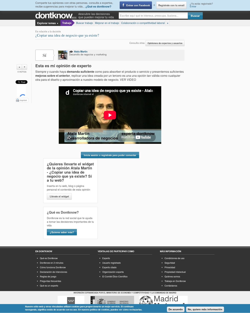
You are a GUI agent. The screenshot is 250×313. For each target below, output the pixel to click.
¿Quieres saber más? (62, 232)
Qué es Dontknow (49, 258)
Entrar (193, 6)
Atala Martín (80, 51)
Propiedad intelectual (175, 271)
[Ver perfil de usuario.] (62, 55)
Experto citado (109, 267)
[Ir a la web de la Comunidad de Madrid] (71, 302)
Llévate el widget (59, 196)
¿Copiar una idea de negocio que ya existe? (67, 35)
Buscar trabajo (84, 23)
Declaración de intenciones (53, 271)
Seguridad (170, 262)
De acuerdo (176, 309)
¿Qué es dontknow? (98, 6)
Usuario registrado (111, 262)
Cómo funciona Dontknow (53, 267)
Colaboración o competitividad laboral (143, 23)
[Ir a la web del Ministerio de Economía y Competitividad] (112, 302)
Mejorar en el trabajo (107, 23)
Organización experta (113, 271)
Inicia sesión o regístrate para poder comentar (110, 155)
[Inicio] (56, 15)
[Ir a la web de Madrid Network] (163, 302)
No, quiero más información (205, 309)
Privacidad (170, 267)
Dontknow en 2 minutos (51, 262)
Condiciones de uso (174, 258)
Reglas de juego (48, 276)
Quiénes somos (172, 276)
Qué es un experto (49, 285)
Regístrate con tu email (171, 5)
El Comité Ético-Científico (115, 276)
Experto (106, 258)
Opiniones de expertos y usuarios (165, 43)
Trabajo (67, 23)
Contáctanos (171, 285)
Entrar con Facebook (138, 5)
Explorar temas (48, 23)
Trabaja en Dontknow (175, 280)
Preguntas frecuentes (50, 280)
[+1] (21, 91)
